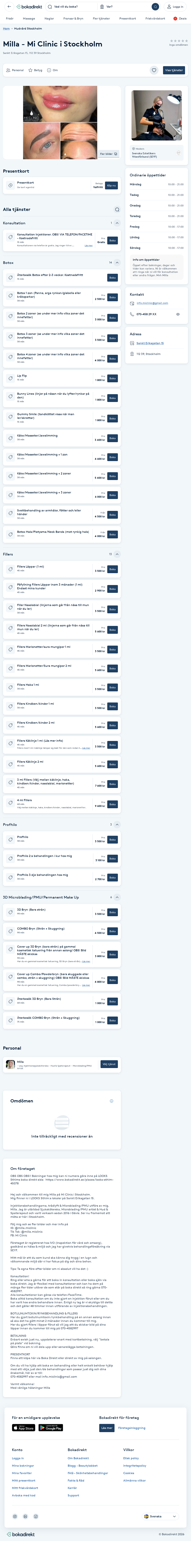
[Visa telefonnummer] (178, 314)
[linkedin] (25, 1516)
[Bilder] (156, 115)
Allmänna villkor (134, 1480)
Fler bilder (106, 153)
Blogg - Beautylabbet (83, 1465)
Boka (112, 240)
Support (73, 1495)
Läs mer (89, 245)
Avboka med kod (23, 1495)
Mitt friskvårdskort (25, 1488)
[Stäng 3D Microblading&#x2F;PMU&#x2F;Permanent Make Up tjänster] (117, 897)
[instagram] (15, 1516)
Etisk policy (131, 1458)
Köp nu (111, 185)
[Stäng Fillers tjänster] (117, 554)
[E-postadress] (158, 303)
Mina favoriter (22, 1473)
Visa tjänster (174, 70)
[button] (62, 185)
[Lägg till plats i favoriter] (154, 70)
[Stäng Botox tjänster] (117, 262)
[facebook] (36, 1516)
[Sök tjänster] (117, 209)
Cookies (128, 1473)
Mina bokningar (23, 1465)
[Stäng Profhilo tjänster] (117, 824)
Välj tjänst (109, 1064)
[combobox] (71, 7)
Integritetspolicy (134, 1465)
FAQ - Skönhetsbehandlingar (88, 1473)
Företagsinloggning (131, 1428)
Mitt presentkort (23, 1480)
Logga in (18, 1458)
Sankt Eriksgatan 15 (150, 343)
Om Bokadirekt (78, 1458)
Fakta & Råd (76, 1480)
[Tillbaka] (9, 7)
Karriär (72, 1488)
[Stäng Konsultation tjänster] (117, 223)
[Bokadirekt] (29, 7)
